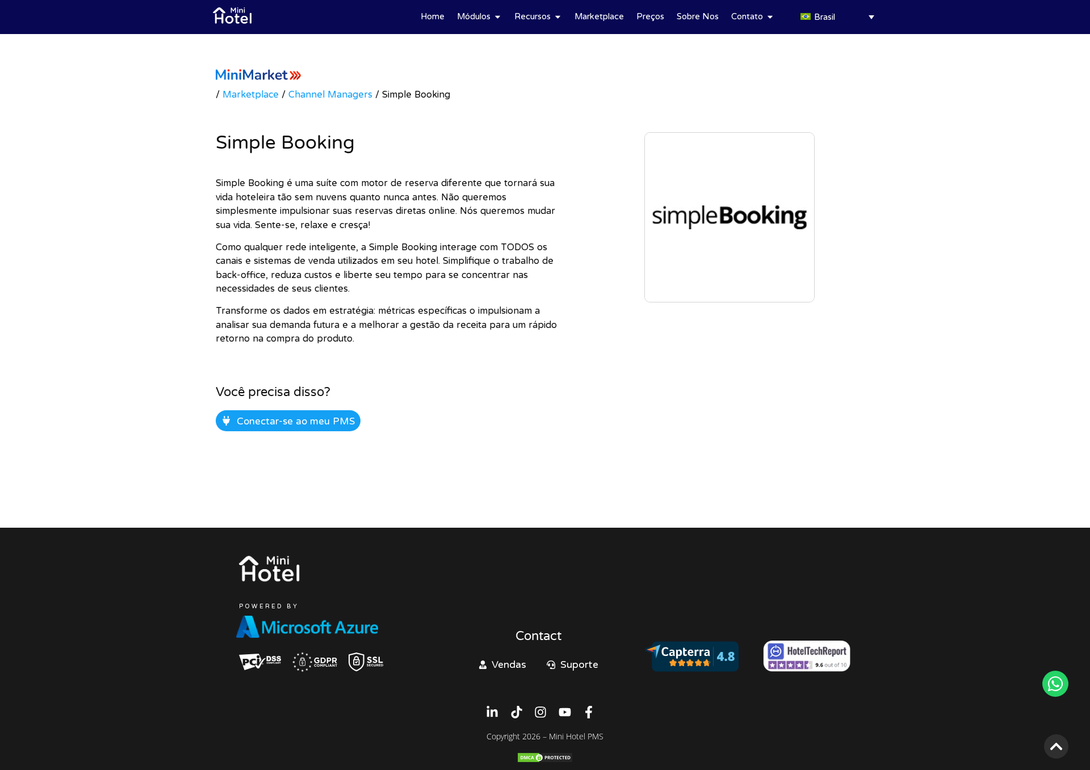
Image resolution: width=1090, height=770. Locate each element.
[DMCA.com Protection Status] (545, 760)
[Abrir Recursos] (558, 16)
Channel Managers (330, 94)
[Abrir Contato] (770, 16)
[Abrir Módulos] (497, 16)
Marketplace (251, 94)
